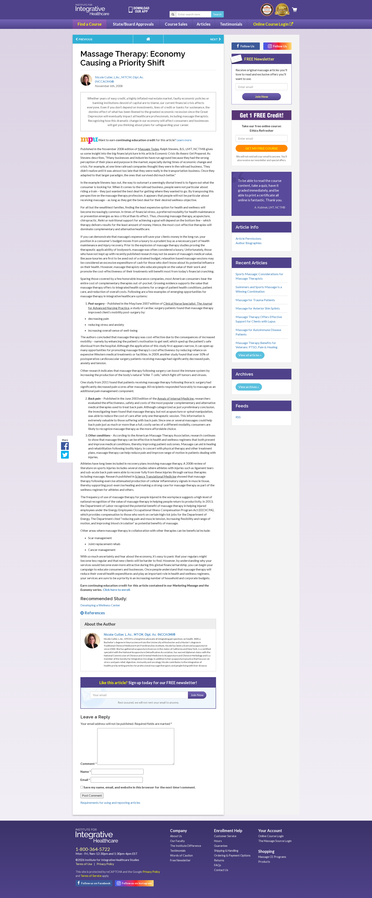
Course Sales (176, 24)
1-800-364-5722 (93, 849)
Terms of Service (91, 875)
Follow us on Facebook (95, 883)
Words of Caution (181, 855)
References (94, 612)
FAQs (217, 865)
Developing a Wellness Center (100, 605)
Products (264, 861)
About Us (176, 836)
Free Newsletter (180, 860)
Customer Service (225, 836)
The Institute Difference (185, 845)
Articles (203, 24)
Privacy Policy (105, 864)
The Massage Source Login (275, 841)
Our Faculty (177, 841)
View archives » (249, 387)
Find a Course (90, 24)
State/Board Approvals (133, 24)
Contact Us (221, 870)
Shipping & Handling (226, 850)
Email (85, 779)
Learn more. (184, 140)
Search (217, 14)
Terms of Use (84, 864)
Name (85, 771)
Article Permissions (248, 238)
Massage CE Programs (272, 856)
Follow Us (247, 46)
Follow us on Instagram (136, 883)
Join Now (197, 695)
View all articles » (250, 355)
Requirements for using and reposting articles (110, 802)
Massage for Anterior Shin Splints (258, 308)
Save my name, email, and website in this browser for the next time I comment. (140, 787)
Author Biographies (249, 243)
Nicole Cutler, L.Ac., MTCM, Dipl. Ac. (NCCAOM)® (140, 634)
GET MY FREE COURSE (261, 148)
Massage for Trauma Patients (255, 300)
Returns (219, 860)
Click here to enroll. (117, 589)
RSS (238, 417)
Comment (88, 763)
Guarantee (220, 845)
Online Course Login (271, 24)
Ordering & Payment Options (232, 855)
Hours (218, 841)
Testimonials (231, 24)
